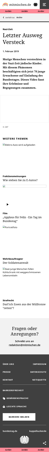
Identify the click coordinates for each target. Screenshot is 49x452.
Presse (7, 372)
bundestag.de (10, 431)
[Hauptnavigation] (44, 4)
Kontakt (8, 379)
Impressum (39, 364)
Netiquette (39, 379)
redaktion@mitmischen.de (24, 345)
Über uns (8, 364)
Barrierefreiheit (13, 390)
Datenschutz (38, 372)
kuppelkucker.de (37, 431)
